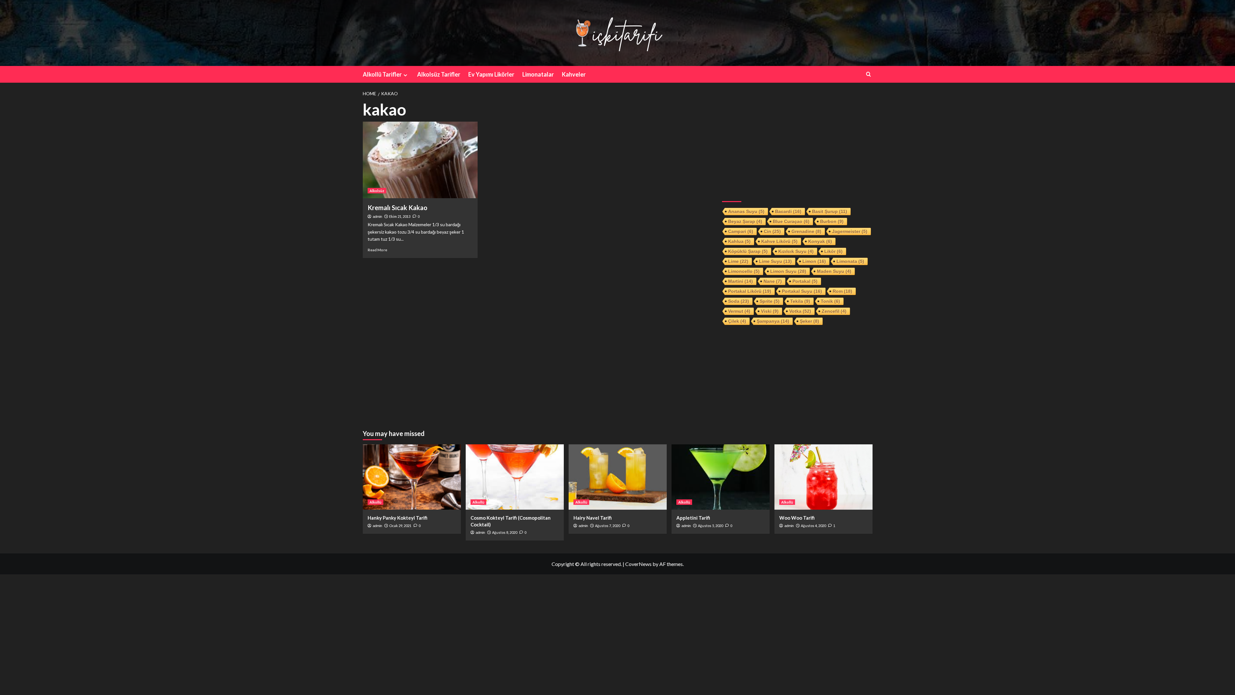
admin (377, 216)
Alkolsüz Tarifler (438, 74)
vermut (739, 311)
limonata (850, 261)
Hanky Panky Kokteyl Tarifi (397, 518)
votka (800, 311)
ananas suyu (746, 211)
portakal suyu (802, 291)
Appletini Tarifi (693, 518)
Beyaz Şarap (745, 221)
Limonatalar (538, 74)
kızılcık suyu (796, 251)
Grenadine (806, 231)
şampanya (773, 321)
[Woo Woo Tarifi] (823, 477)
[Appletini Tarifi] (721, 477)
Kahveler (574, 74)
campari (740, 231)
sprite (770, 301)
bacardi (788, 211)
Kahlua (739, 241)
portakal (805, 281)
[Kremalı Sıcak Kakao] (420, 160)
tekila (800, 301)
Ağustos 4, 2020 (813, 526)
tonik (830, 301)
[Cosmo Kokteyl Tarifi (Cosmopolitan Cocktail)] (515, 477)
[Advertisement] (797, 146)
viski (770, 311)
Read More (377, 249)
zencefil (834, 311)
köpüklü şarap (748, 251)
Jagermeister (849, 231)
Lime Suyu (775, 261)
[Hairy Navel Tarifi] (618, 477)
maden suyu (834, 271)
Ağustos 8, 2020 (504, 532)
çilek (737, 321)
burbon (832, 221)
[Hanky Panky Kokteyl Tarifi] (412, 477)
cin (772, 231)
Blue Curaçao (791, 221)
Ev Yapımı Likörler (491, 74)
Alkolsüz (377, 191)
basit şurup (829, 211)
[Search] (868, 74)
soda (738, 301)
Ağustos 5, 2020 (710, 526)
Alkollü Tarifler (382, 74)
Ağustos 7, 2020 (607, 526)
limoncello (744, 271)
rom (842, 291)
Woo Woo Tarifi (797, 518)
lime (738, 261)
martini (740, 281)
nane (773, 281)
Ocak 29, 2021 (400, 526)
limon (814, 261)
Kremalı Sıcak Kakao (397, 207)
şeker (809, 321)
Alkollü (375, 502)
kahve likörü (779, 241)
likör (833, 251)
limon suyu (788, 271)
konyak (820, 241)
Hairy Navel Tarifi (592, 518)
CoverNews (638, 564)
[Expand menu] (405, 75)
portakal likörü (749, 291)
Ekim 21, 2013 (399, 216)
